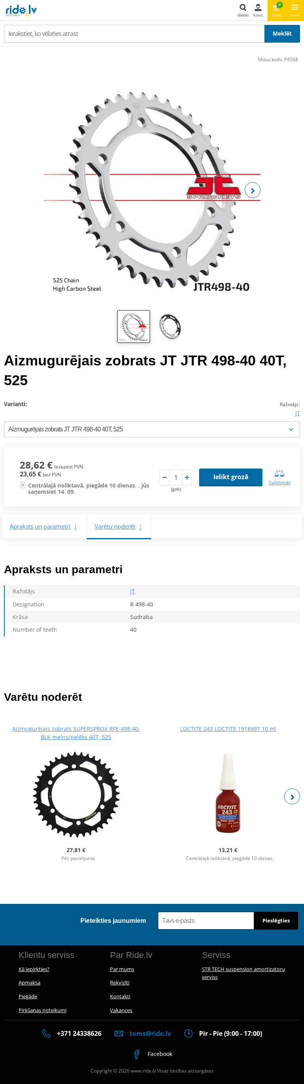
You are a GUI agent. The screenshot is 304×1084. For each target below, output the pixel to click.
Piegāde (28, 996)
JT (297, 413)
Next (252, 190)
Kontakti (120, 996)
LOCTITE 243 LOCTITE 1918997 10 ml (228, 728)
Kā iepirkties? (34, 969)
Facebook (159, 1054)
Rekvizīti (119, 982)
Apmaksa (29, 982)
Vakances (121, 1010)
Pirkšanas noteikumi (42, 1010)
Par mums (122, 969)
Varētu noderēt (115, 526)
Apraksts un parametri (40, 526)
